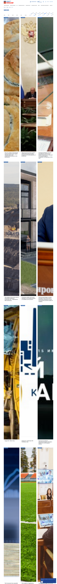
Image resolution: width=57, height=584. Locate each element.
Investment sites (28, 5)
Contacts (51, 5)
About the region (6, 5)
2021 (48, 13)
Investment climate (34, 5)
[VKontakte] (50, 1)
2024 (38, 13)
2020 (51, 13)
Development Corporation (44, 5)
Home (4, 7)
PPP (17, 5)
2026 (32, 13)
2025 (35, 13)
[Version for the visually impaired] (45, 1)
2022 (45, 13)
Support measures (12, 5)
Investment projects (21, 5)
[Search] (43, 1)
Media (39, 5)
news (10, 7)
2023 (41, 13)
